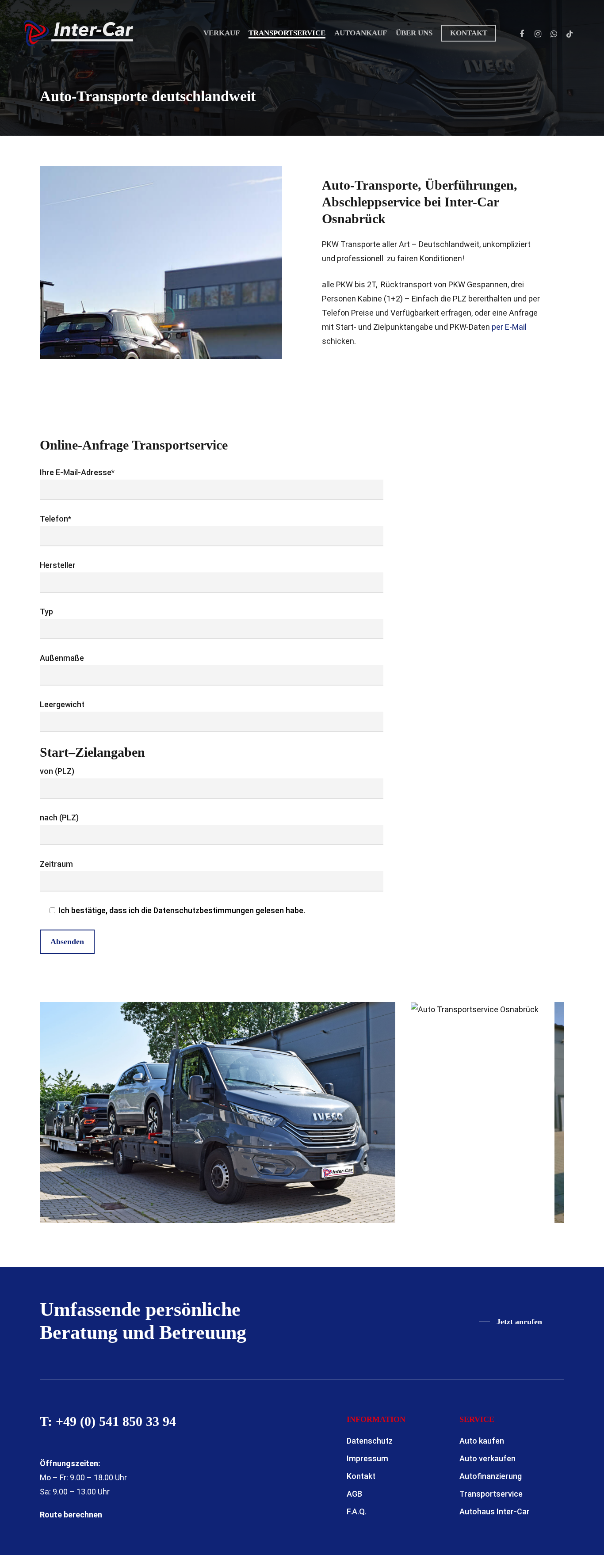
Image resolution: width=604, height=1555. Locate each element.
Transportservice (491, 1493)
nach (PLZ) (59, 817)
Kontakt (361, 1476)
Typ (46, 611)
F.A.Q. (357, 1511)
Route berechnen (71, 1514)
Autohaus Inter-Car (494, 1511)
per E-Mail (509, 327)
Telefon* (55, 518)
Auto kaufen (481, 1440)
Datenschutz (370, 1440)
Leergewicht (62, 704)
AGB (354, 1493)
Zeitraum (56, 864)
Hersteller (58, 565)
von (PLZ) (57, 771)
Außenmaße (62, 658)
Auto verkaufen (487, 1458)
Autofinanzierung (490, 1476)
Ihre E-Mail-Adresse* (77, 472)
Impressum (367, 1458)
